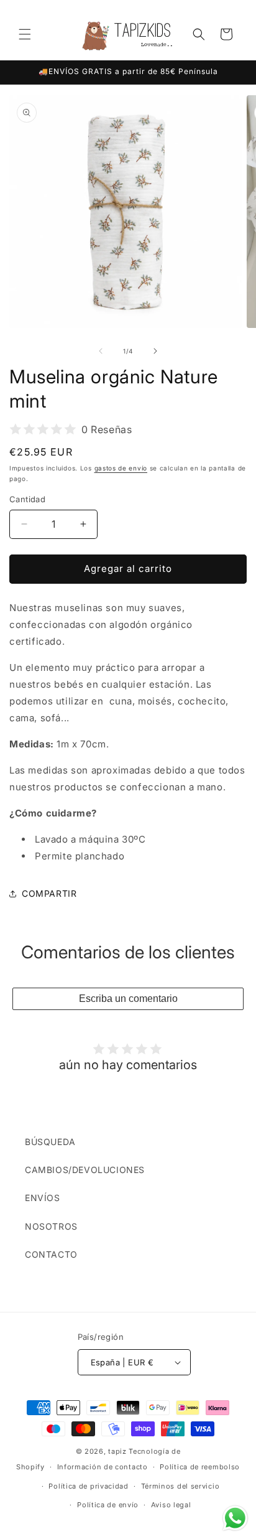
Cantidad (27, 499)
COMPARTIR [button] (49, 893)
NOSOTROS (51, 1226)
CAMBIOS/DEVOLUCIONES (85, 1169)
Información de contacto (102, 1466)
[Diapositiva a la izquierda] (100, 351)
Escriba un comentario (128, 998)
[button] (25, 34)
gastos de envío (121, 468)
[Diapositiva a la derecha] (155, 351)
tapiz (117, 1451)
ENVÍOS (42, 1197)
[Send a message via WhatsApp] (235, 1518)
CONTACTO (51, 1254)
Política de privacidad (88, 1486)
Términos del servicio (180, 1486)
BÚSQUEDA (50, 1141)
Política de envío (108, 1504)
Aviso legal (171, 1504)
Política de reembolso (200, 1466)
